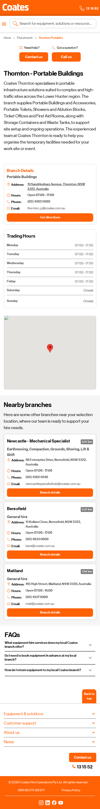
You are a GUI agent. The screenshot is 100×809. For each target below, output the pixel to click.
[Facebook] (54, 802)
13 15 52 (85, 767)
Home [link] (7, 37)
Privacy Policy (71, 790)
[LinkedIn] (47, 802)
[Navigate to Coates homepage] (16, 8)
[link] (74, 766)
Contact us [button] (82, 757)
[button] (16, 7)
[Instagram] (41, 802)
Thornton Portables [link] (51, 37)
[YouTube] (60, 802)
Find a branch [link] (25, 37)
